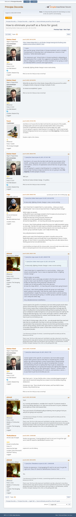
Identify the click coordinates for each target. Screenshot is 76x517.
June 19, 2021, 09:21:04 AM (29, 397)
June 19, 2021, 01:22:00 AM (29, 348)
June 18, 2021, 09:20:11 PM (29, 253)
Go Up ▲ (70, 515)
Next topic (67, 29)
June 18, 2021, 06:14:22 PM (29, 39)
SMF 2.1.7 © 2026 (8, 515)
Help (56, 515)
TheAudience (11, 436)
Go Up (7, 497)
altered (9, 253)
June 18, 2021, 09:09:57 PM (29, 194)
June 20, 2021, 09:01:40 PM (29, 460)
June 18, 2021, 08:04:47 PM (29, 153)
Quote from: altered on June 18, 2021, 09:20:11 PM (38, 352)
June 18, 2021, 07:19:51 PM (29, 121)
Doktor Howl (11, 39)
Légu (8, 194)
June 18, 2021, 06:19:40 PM (29, 80)
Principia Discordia (14, 7)
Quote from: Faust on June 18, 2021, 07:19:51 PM (37, 157)
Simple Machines (16, 515)
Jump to (46, 504)
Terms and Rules (63, 515)
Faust (9, 121)
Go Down (8, 34)
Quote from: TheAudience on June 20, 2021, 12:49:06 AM (39, 463)
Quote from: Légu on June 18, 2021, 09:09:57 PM (37, 257)
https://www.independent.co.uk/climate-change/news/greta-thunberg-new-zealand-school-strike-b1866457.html (44, 43)
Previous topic (58, 29)
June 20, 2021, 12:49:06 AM (29, 435)
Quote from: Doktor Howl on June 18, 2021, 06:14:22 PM (39, 198)
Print (68, 34)
